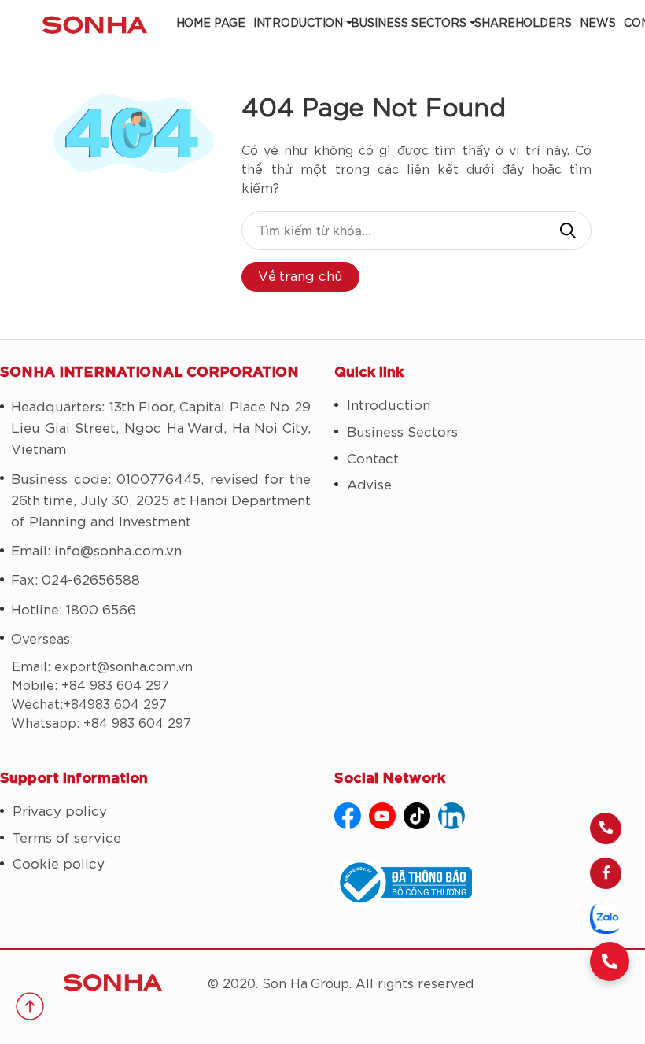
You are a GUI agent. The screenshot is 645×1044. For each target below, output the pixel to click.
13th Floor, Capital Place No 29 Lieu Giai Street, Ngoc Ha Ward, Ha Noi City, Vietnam (161, 428)
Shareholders (523, 23)
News (598, 23)
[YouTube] (382, 815)
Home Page (210, 23)
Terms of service (67, 838)
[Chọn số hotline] (609, 961)
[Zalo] (606, 918)
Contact (373, 459)
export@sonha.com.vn (123, 667)
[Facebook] (606, 873)
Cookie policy (59, 864)
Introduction (298, 23)
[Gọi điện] (606, 828)
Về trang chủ (300, 276)
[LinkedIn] (451, 815)
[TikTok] (417, 815)
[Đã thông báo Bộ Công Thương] (489, 883)
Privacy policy (60, 811)
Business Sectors (408, 23)
